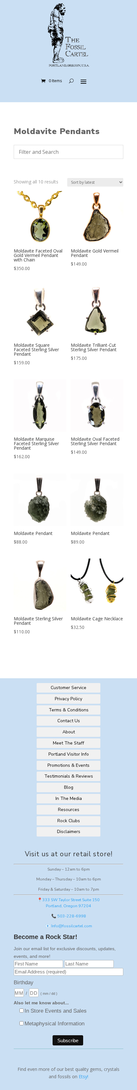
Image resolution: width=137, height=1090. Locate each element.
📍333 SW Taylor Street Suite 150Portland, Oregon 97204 (68, 902)
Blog (68, 787)
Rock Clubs (68, 821)
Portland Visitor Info (68, 754)
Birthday (23, 983)
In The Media (68, 798)
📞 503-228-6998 (68, 916)
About (68, 732)
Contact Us (68, 721)
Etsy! (83, 1076)
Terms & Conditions (69, 710)
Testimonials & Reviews (68, 776)
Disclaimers (68, 832)
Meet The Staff (68, 743)
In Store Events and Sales (56, 1011)
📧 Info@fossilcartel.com (68, 926)
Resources (68, 810)
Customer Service (68, 688)
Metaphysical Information (54, 1024)
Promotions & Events (68, 765)
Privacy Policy (68, 699)
